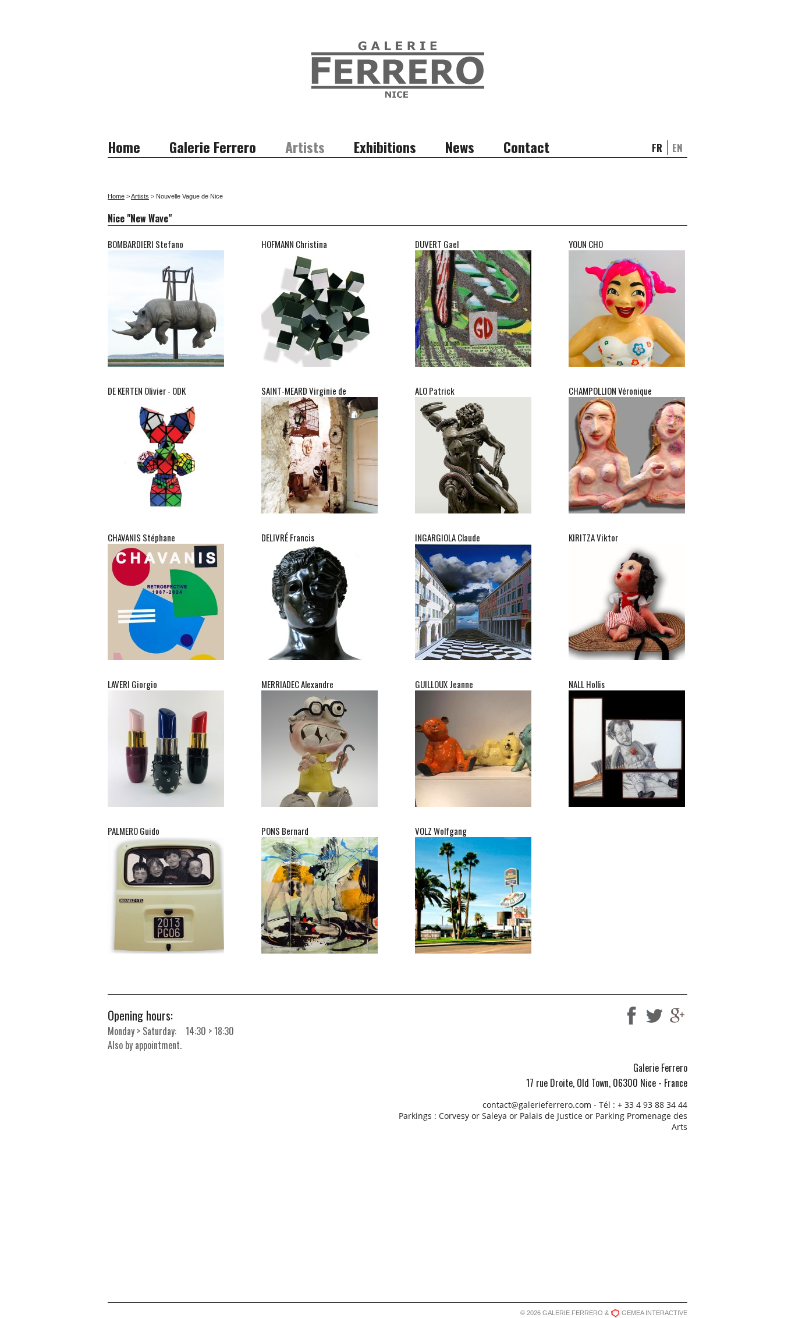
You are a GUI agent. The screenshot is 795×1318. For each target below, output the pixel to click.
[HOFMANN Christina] (319, 362)
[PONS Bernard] (319, 949)
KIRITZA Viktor (593, 537)
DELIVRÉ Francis (287, 537)
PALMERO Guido (133, 830)
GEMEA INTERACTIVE (654, 1312)
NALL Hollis (587, 684)
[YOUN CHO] (627, 362)
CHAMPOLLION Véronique (610, 390)
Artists (305, 146)
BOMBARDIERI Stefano (145, 244)
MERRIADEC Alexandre (297, 684)
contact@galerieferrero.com (536, 1104)
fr (657, 147)
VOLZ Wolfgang (441, 830)
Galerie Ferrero (212, 146)
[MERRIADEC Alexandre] (319, 802)
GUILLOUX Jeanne (444, 684)
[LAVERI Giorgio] (166, 802)
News (459, 146)
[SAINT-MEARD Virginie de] (319, 508)
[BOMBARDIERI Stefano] (166, 362)
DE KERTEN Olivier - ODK (147, 390)
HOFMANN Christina (294, 244)
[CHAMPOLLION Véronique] (627, 508)
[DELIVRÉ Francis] (319, 655)
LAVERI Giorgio (132, 684)
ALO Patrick (435, 390)
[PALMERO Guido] (166, 949)
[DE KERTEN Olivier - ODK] (166, 508)
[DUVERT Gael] (473, 362)
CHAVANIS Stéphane (141, 537)
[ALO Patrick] (473, 508)
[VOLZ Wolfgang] (473, 949)
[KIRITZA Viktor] (627, 655)
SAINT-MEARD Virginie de (303, 390)
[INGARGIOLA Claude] (473, 655)
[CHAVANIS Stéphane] (166, 655)
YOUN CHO (586, 244)
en (677, 147)
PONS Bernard (284, 830)
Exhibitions (385, 146)
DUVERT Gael (437, 244)
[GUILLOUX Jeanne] (473, 802)
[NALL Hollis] (627, 802)
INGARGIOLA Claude (447, 537)
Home (124, 146)
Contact (526, 146)
